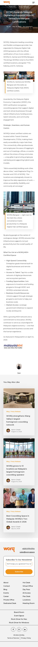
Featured (12, 7)
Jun (10, 26)
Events (6, 593)
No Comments (28, 26)
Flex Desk (26, 596)
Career (6, 596)
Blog (8, 411)
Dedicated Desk (9, 603)
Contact (6, 586)
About (5, 583)
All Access (27, 593)
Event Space (19, 616)
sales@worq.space (27, 552)
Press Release (24, 7)
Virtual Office (28, 586)
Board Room (19, 612)
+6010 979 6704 (28, 549)
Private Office (8, 600)
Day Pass (26, 589)
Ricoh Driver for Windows (19, 623)
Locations (26, 600)
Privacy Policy (26, 638)
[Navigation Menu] (33, 3)
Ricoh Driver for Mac (19, 619)
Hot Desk (26, 583)
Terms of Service (13, 638)
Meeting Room (29, 603)
